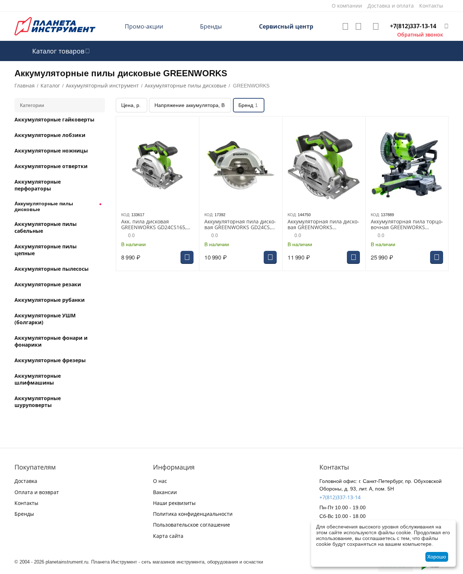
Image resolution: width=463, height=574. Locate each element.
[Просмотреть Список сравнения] (358, 26)
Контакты (26, 503)
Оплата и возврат (36, 492)
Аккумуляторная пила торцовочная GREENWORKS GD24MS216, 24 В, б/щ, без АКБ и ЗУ (407, 225)
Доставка (25, 480)
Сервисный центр (286, 26)
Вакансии (165, 492)
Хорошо (436, 557)
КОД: (125, 215)
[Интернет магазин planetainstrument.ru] (54, 25)
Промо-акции (144, 26)
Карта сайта (168, 535)
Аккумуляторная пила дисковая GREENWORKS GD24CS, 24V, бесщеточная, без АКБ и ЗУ (240, 225)
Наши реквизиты (174, 503)
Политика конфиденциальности (193, 513)
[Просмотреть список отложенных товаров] (345, 26)
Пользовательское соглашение (191, 524)
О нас (160, 480)
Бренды (211, 26)
